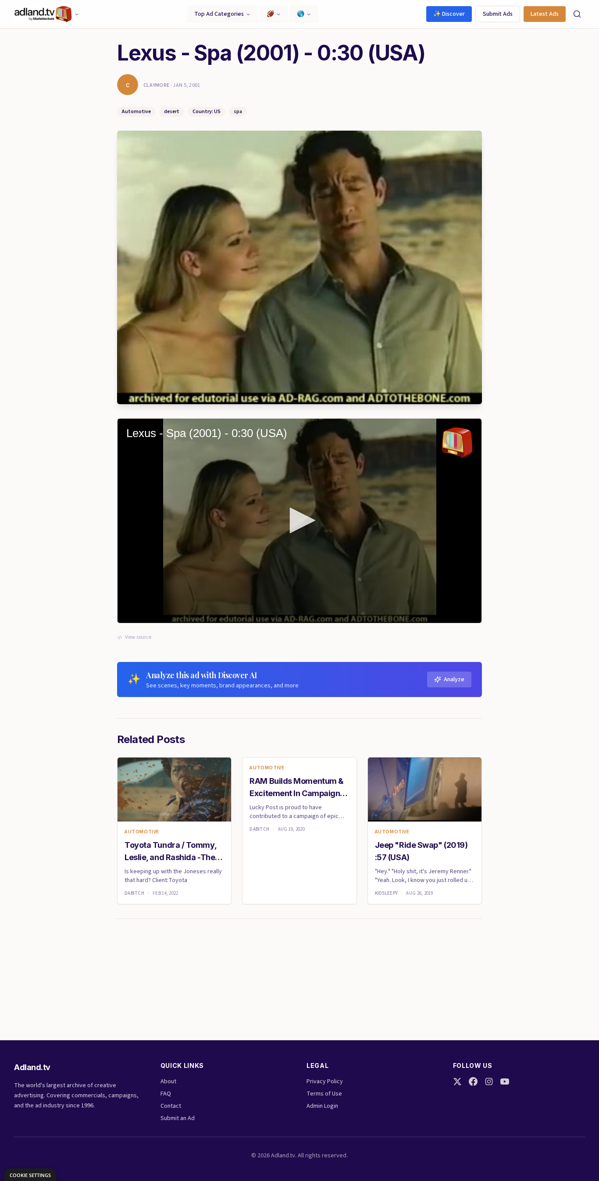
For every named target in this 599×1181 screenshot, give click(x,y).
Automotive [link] (142, 832)
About (168, 1081)
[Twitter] (457, 1081)
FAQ (165, 1093)
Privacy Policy (325, 1081)
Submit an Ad (177, 1118)
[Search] (577, 14)
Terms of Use (324, 1093)
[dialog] (30, 1174)
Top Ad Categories (219, 14)
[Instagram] (489, 1081)
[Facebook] (473, 1081)
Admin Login (322, 1106)
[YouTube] (504, 1081)
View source (138, 637)
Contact (170, 1106)
